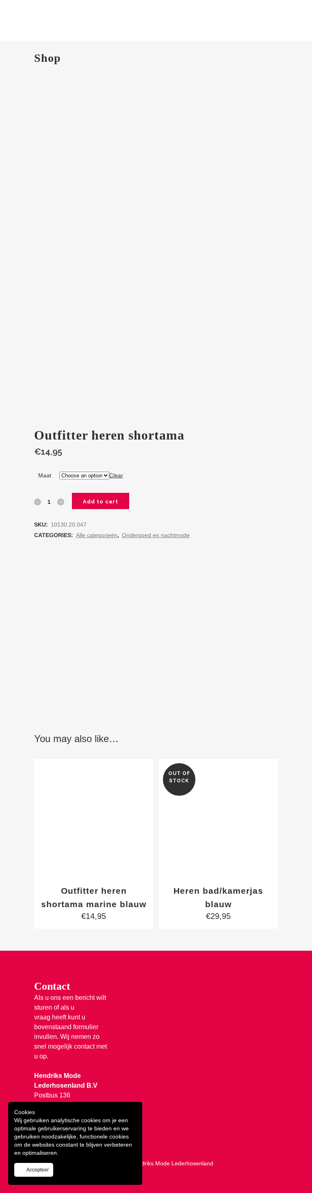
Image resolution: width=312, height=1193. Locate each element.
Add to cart (100, 502)
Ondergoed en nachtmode (156, 535)
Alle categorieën (96, 535)
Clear (116, 475)
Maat (44, 475)
